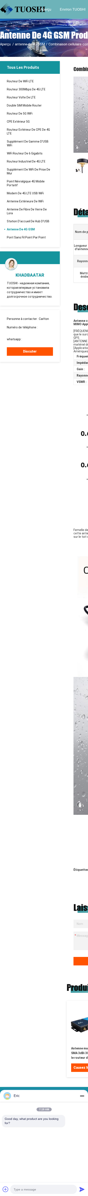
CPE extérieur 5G (18, 121)
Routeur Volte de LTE (21, 97)
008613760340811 (19, 331)
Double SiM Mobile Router (24, 105)
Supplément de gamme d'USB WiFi (27, 143)
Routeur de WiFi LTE (20, 81)
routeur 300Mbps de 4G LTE (26, 89)
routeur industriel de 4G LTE (26, 161)
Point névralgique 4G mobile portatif (26, 183)
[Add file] (6, 1189)
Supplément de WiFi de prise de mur (28, 171)
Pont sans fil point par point (26, 237)
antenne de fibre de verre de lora (27, 211)
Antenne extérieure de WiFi (25, 201)
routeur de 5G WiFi (19, 113)
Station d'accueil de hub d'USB (28, 221)
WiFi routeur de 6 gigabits (25, 153)
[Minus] (82, 1095)
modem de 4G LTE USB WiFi (25, 193)
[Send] (82, 1189)
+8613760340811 (35, 339)
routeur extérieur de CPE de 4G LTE (28, 131)
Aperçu (45, 9)
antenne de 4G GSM (30, 44)
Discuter (30, 351)
